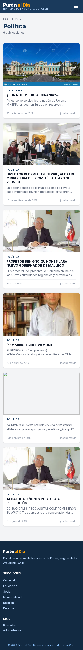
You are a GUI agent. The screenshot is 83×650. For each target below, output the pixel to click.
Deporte (8, 608)
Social (7, 591)
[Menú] (76, 6)
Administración (12, 630)
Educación (10, 586)
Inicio (6, 19)
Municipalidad (12, 597)
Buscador (9, 625)
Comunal (9, 580)
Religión (8, 602)
